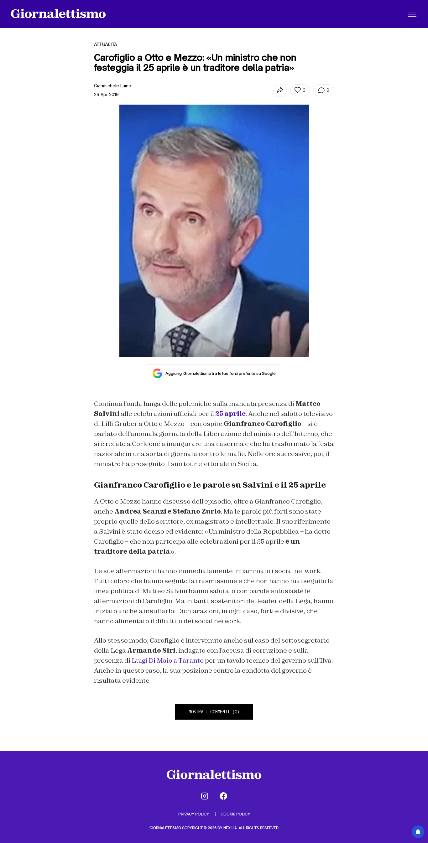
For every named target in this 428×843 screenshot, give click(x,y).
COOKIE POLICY (235, 814)
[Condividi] (280, 90)
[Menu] (412, 14)
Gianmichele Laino (112, 85)
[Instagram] (204, 796)
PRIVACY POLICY (194, 814)
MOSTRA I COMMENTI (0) (214, 712)
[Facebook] (223, 796)
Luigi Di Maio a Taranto (167, 660)
